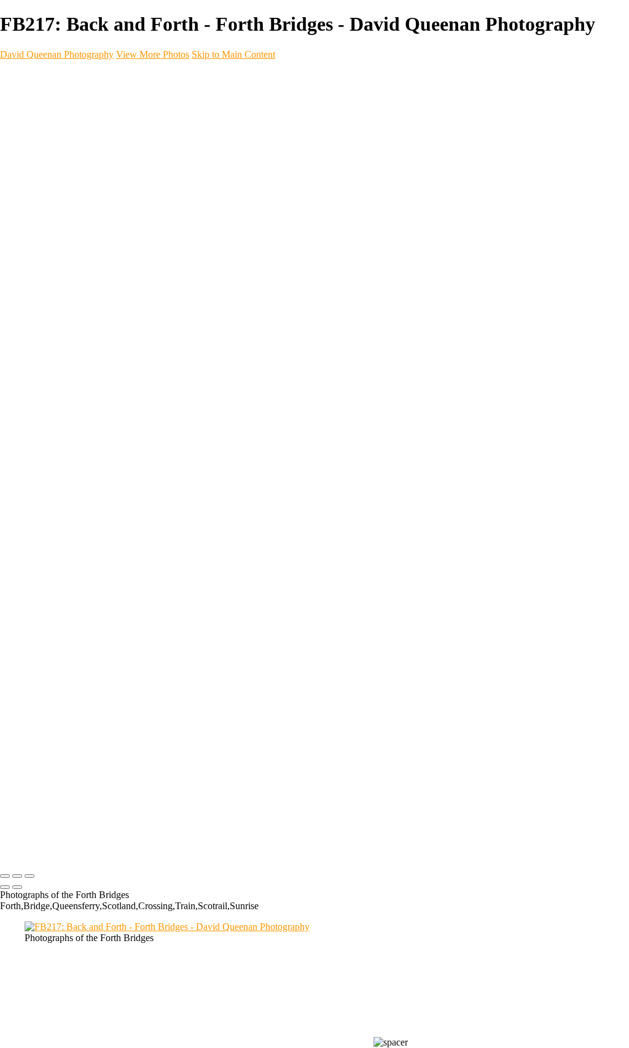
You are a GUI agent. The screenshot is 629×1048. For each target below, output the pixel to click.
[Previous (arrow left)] (5, 887)
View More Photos (152, 54)
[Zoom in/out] (29, 876)
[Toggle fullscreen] (17, 876)
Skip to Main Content (233, 54)
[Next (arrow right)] (17, 887)
